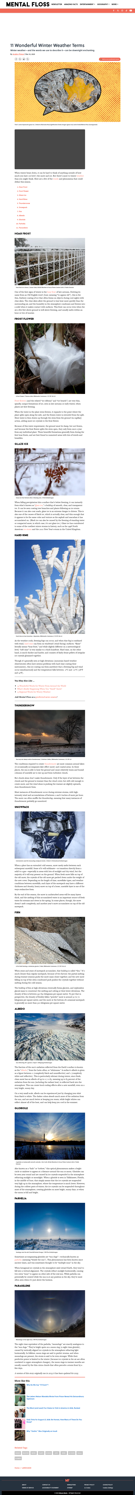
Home (17, 1468)
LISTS (56, 1453)
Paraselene (23, 227)
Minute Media (63, 1493)
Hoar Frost (23, 187)
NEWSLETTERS (71, 1485)
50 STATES (72, 1453)
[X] (118, 10)
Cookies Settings (108, 1488)
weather (80, 175)
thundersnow (50, 763)
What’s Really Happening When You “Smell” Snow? (39, 688)
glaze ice (39, 505)
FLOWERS (18, 1458)
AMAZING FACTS (71, 4)
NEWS (64, 1453)
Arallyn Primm (18, 54)
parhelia (18, 1259)
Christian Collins (46, 759)
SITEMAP (69, 1488)
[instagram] (122, 10)
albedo (24, 1070)
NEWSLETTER (56, 4)
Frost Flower (24, 191)
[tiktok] (126, 10)
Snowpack (23, 207)
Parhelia (22, 223)
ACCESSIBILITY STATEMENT (50, 1488)
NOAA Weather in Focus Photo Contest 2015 (50, 287)
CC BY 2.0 (68, 759)
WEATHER (26, 1453)
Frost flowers (20, 400)
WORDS (17, 1453)
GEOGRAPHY (102, 4)
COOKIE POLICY (108, 1485)
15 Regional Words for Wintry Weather (33, 691)
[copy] (27, 59)
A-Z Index (87, 1488)
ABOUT (24, 1485)
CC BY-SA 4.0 (58, 636)
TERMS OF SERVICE (28, 1488)
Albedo (22, 215)
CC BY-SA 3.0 (51, 396)
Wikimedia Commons (40, 396)
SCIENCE (48, 1453)
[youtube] (131, 10)
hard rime (29, 643)
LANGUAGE (26, 1468)
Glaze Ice (22, 195)
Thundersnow (24, 203)
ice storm (27, 529)
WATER (33, 1453)
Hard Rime (23, 199)
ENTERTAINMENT (86, 4)
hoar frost (51, 291)
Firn (20, 211)
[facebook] (113, 10)
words (55, 178)
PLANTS (41, 1453)
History (79, 1453)
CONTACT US (46, 1485)
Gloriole (22, 219)
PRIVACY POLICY (89, 1485)
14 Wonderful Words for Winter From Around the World (41, 685)
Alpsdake (36, 636)
